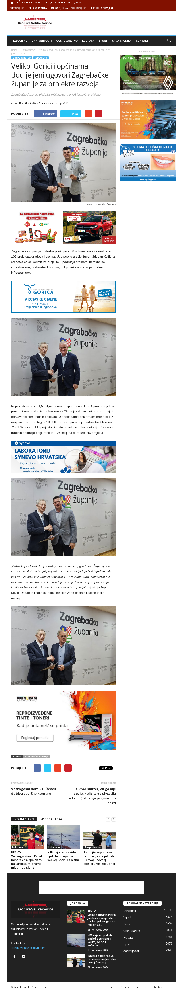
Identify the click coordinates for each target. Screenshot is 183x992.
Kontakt (142, 40)
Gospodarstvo (67, 40)
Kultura (88, 40)
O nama (125, 987)
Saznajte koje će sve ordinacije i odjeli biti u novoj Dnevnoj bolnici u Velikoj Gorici (99, 858)
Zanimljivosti (42, 40)
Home (14, 49)
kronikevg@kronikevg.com (28, 947)
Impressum (141, 987)
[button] (169, 41)
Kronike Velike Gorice (33, 103)
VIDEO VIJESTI (79, 8)
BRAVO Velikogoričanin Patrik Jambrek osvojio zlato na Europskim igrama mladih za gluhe (27, 859)
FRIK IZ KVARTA (38, 8)
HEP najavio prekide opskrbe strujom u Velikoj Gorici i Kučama (63, 856)
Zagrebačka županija (36, 756)
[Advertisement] (119, 23)
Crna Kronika (121, 40)
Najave (127, 924)
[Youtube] (24, 957)
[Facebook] (15, 957)
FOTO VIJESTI (17, 8)
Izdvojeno (20, 40)
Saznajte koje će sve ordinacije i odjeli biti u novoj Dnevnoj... (102, 959)
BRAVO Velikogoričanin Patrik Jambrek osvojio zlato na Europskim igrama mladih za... (102, 918)
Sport (103, 40)
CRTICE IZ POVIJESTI (102, 8)
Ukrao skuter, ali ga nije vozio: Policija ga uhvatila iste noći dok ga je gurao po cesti (92, 796)
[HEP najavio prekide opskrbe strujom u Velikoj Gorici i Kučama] (63, 837)
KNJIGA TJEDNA (59, 8)
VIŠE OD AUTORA (51, 819)
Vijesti (127, 917)
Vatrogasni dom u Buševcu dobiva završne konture (33, 791)
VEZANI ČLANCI (24, 819)
